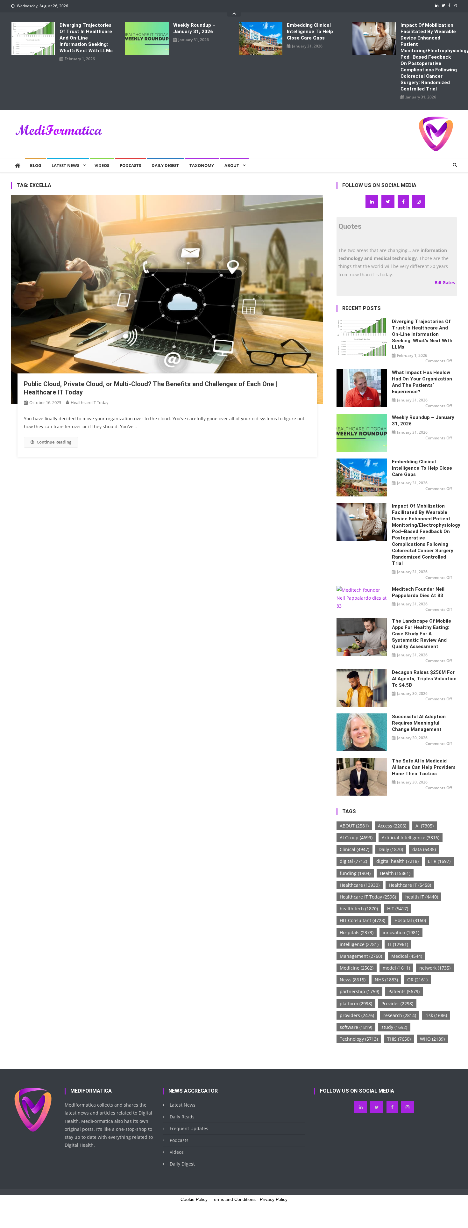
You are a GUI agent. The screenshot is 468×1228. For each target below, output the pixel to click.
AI (424, 826)
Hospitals (356, 932)
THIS (399, 1039)
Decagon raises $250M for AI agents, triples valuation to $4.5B (424, 678)
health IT (421, 897)
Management (361, 956)
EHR (439, 861)
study (394, 1027)
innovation (401, 932)
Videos (102, 165)
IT (398, 944)
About (231, 165)
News (352, 980)
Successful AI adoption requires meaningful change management (419, 723)
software (356, 1027)
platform (356, 1003)
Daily (391, 849)
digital (353, 861)
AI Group (356, 837)
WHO (432, 1039)
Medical (406, 956)
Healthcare (359, 885)
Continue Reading (54, 442)
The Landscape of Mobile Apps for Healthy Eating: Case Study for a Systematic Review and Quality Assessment (421, 633)
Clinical (354, 849)
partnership (359, 991)
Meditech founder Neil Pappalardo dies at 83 (418, 592)
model (396, 968)
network (434, 968)
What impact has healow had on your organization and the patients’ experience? (422, 382)
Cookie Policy (194, 1199)
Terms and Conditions (234, 1199)
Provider (397, 1003)
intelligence (359, 944)
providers (357, 1015)
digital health (397, 861)
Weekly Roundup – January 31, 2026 (194, 28)
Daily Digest (165, 165)
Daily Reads (182, 1117)
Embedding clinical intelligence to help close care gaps (310, 31)
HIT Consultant (362, 920)
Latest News (65, 165)
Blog (35, 165)
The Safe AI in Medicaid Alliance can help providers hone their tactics (424, 767)
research (399, 1015)
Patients (404, 991)
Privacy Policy (273, 1199)
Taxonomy (201, 165)
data (424, 849)
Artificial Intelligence (410, 837)
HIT (397, 909)
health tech (359, 909)
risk (436, 1015)
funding (355, 873)
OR (417, 980)
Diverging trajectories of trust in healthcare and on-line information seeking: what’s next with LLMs (86, 38)
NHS (386, 980)
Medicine (356, 968)
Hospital (410, 920)
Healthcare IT (410, 885)
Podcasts (130, 165)
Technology (359, 1039)
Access (392, 826)
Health (395, 873)
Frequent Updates (189, 1128)
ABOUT (354, 826)
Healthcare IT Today (90, 402)
